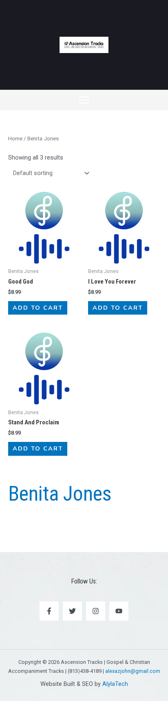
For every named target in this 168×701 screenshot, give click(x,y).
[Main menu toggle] (84, 100)
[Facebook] (49, 611)
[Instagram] (95, 611)
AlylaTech (115, 684)
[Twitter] (72, 611)
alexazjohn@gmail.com (132, 671)
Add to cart (38, 308)
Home (15, 138)
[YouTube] (118, 611)
